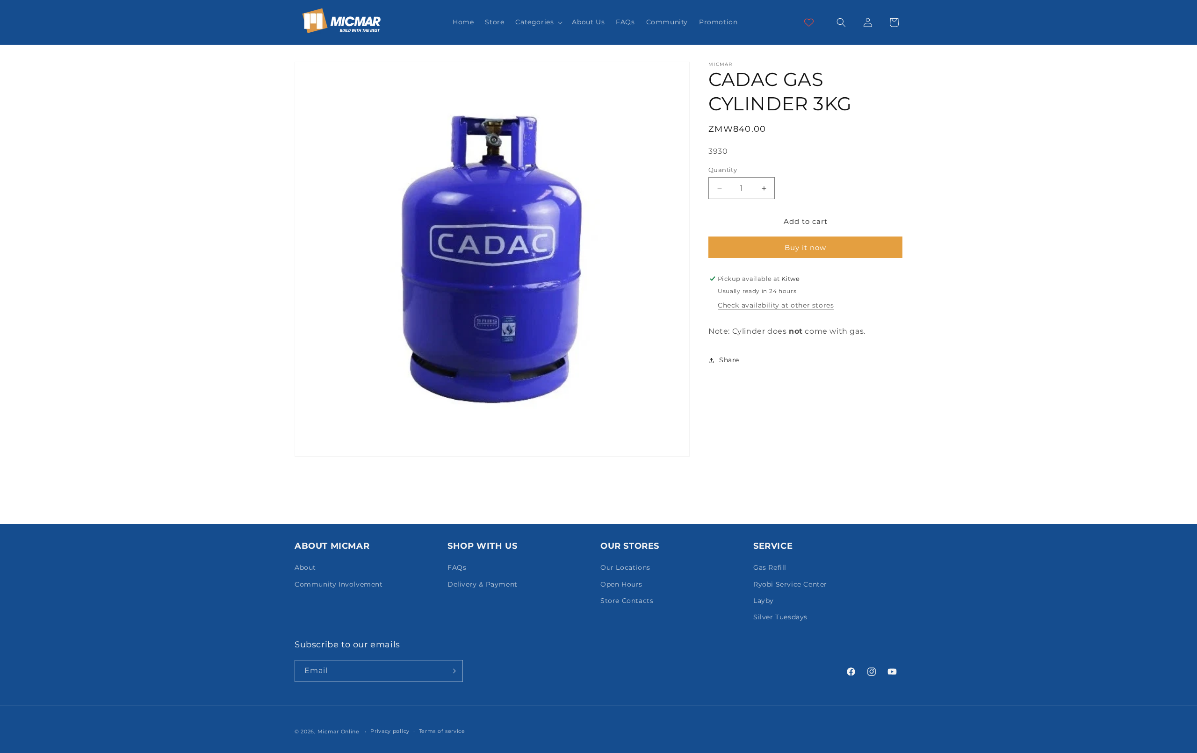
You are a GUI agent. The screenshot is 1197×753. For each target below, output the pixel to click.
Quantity (722, 169)
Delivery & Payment (482, 584)
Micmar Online (338, 731)
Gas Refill (769, 567)
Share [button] (729, 360)
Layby (763, 600)
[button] (538, 22)
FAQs (456, 567)
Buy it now (805, 247)
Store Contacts (626, 600)
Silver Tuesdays (780, 617)
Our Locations (625, 567)
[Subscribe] (452, 671)
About (305, 567)
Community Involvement (339, 584)
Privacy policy (390, 731)
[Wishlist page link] (809, 22)
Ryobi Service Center (790, 584)
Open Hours (621, 584)
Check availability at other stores (776, 305)
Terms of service (442, 731)
